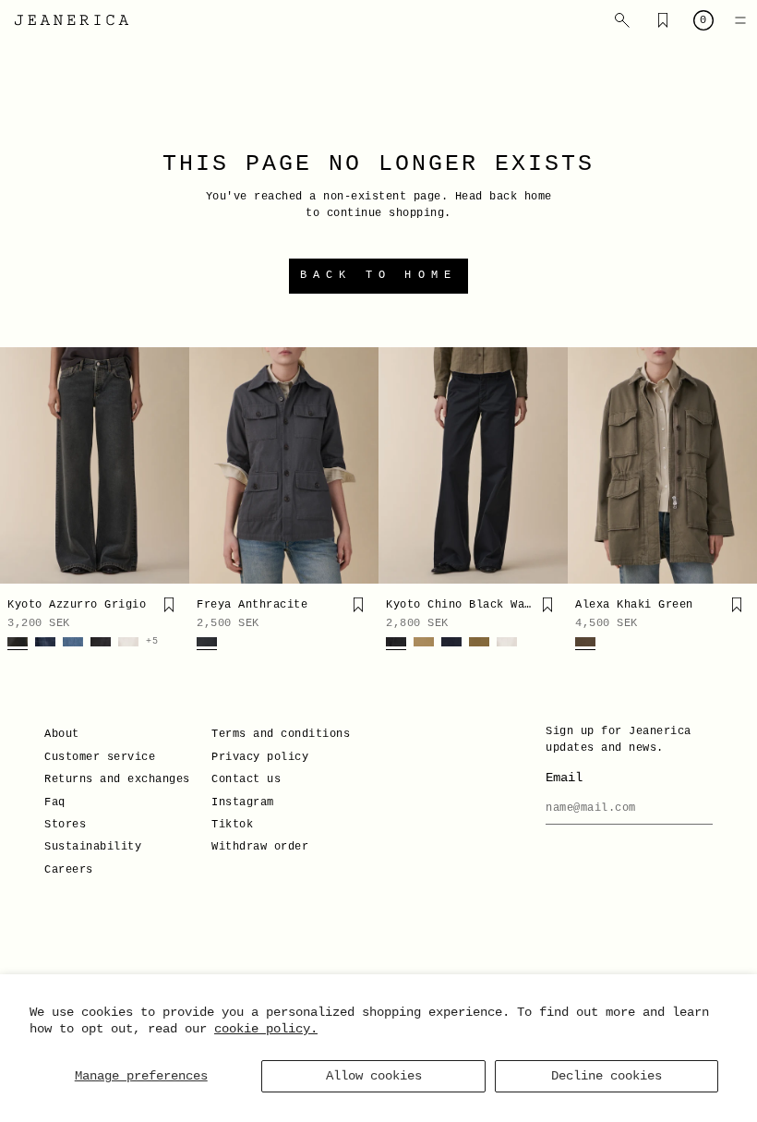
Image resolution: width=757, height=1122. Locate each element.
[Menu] (740, 20)
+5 (152, 641)
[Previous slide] (20, 465)
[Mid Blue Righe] (73, 643)
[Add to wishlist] (169, 605)
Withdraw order (259, 846)
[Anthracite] (207, 643)
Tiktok (232, 824)
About (61, 734)
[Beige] (424, 643)
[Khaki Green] (585, 643)
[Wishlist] (663, 20)
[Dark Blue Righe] (45, 643)
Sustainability (92, 846)
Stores (65, 824)
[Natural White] (128, 643)
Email (564, 777)
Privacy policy (259, 757)
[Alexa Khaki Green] (662, 465)
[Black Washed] (396, 643)
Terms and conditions (280, 734)
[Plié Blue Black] (451, 643)
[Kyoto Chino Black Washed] (473, 465)
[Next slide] (169, 465)
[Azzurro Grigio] (17, 643)
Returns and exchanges (117, 779)
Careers (68, 869)
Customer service (99, 757)
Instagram (242, 802)
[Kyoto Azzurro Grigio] (94, 465)
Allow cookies (374, 1075)
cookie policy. (266, 1028)
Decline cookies (606, 1075)
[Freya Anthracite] (283, 465)
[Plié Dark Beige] (479, 643)
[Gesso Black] (100, 643)
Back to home (378, 275)
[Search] (622, 20)
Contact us (246, 779)
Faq (55, 802)
